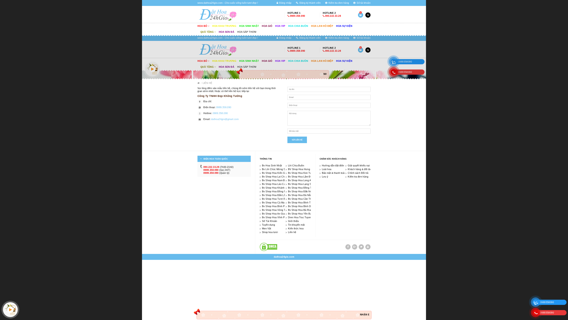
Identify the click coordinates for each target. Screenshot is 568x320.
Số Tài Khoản (269, 221)
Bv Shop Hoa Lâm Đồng (301, 176)
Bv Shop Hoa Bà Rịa (299, 210)
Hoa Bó (202, 26)
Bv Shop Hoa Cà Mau (274, 202)
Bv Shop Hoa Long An (300, 180)
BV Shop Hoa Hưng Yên (301, 169)
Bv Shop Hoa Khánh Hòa (276, 188)
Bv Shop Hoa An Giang (275, 213)
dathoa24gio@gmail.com (225, 119)
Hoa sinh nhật (249, 26)
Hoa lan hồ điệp (322, 26)
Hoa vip (280, 26)
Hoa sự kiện (344, 26)
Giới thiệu (293, 221)
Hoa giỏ (267, 26)
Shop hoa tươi (270, 232)
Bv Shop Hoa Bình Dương (302, 206)
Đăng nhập (285, 3)
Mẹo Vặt (266, 228)
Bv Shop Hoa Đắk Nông (301, 191)
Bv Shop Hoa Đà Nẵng (300, 195)
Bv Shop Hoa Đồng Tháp (302, 188)
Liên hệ (207, 83)
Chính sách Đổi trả (358, 173)
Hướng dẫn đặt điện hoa (335, 165)
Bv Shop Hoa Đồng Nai (275, 191)
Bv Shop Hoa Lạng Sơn (301, 184)
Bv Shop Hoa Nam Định (275, 180)
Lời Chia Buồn (296, 165)
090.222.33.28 (333, 16)
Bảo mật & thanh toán (334, 173)
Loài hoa (326, 169)
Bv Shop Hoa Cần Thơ (300, 199)
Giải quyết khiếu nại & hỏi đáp (364, 165)
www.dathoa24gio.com (210, 3)
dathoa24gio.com (284, 257)
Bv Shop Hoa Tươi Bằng (275, 199)
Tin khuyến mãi (296, 225)
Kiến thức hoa (296, 228)
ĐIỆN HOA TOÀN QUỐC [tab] (216, 159)
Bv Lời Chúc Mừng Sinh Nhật (278, 169)
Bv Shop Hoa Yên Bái (300, 213)
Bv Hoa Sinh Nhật (272, 165)
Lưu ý (325, 176)
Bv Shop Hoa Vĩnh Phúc (275, 217)
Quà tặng (207, 32)
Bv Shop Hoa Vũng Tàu (275, 210)
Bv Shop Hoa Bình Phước (276, 206)
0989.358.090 (297, 16)
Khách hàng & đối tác (359, 169)
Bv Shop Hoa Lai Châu (274, 176)
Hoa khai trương (224, 26)
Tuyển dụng (268, 225)
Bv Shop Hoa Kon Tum (300, 173)
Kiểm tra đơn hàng (338, 3)
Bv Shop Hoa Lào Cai (274, 184)
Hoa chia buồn (298, 26)
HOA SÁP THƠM (246, 32)
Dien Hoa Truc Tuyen (300, 217)
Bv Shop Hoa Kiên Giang (276, 173)
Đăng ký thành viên (310, 3)
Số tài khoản (363, 3)
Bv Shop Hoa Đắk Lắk (274, 195)
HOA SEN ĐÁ (226, 32)
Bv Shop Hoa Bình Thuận (302, 202)
